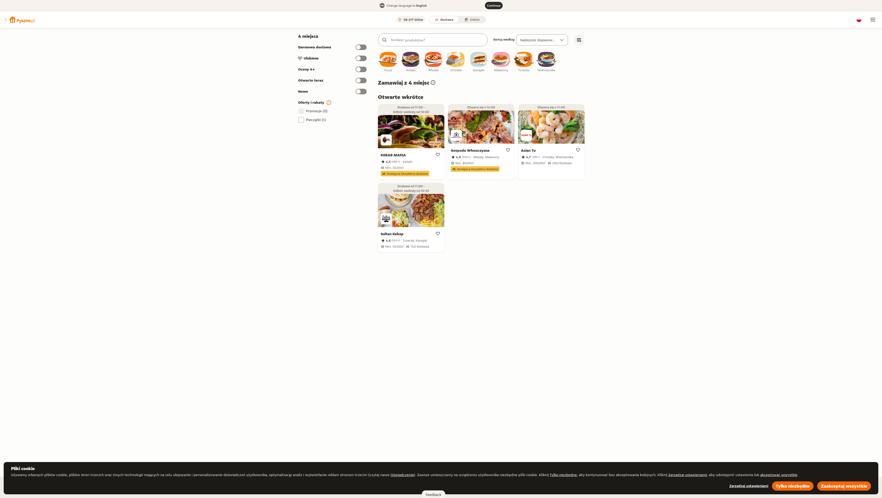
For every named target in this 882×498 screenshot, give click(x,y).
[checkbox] (388, 62)
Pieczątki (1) (316, 119)
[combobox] (437, 40)
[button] (19, 19)
